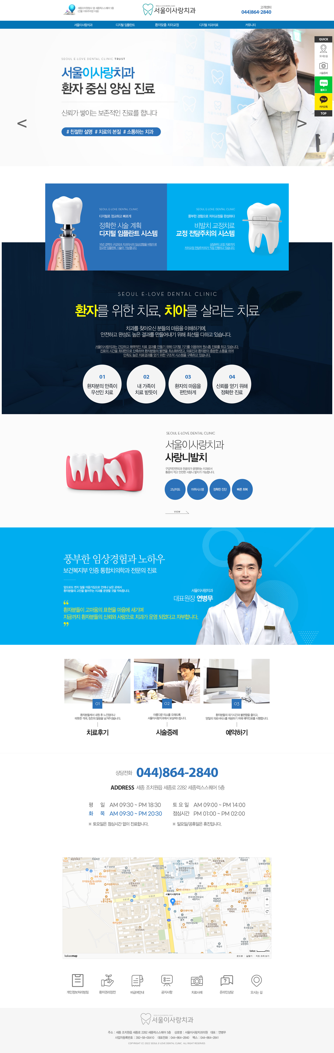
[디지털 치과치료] (208, 23)
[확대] (267, 899)
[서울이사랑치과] (83, 23)
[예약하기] (237, 660)
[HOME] (169, 4)
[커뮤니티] (250, 23)
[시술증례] (167, 659)
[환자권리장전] (107, 975)
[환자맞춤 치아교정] (167, 23)
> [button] (302, 123)
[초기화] (267, 911)
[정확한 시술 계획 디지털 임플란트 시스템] (106, 184)
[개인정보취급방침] (78, 975)
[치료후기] (97, 660)
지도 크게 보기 (262, 956)
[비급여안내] (137, 975)
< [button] (22, 123)
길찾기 (249, 956)
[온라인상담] (227, 975)
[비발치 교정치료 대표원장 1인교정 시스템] (228, 184)
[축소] (267, 905)
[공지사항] (167, 975)
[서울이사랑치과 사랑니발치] (167, 470)
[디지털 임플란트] (125, 23)
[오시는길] (256, 975)
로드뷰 (240, 956)
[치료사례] (197, 975)
